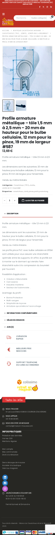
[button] (4, 14)
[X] (43, 7)
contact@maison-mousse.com (19, 426)
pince (31, 191)
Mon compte (7, 449)
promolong (43, 191)
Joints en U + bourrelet (11, 188)
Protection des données (12, 435)
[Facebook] (39, 7)
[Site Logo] (8, 21)
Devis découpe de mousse (13, 462)
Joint (26, 191)
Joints (32, 185)
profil (36, 191)
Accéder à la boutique (11, 465)
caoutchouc (18, 191)
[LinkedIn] (51, 7)
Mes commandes (9, 452)
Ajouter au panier (35, 200)
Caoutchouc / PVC (21, 185)
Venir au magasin (10, 468)
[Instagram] (47, 7)
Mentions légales (9, 441)
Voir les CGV (7, 438)
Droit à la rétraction (10, 455)
